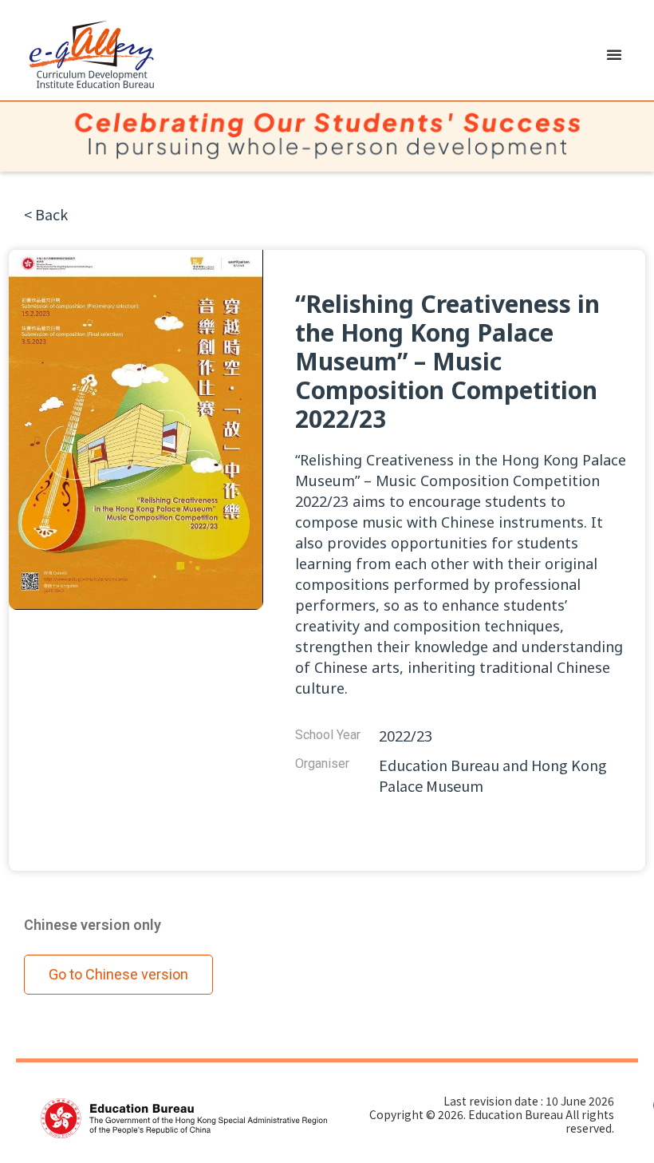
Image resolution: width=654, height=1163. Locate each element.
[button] (614, 54)
